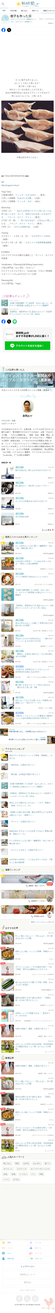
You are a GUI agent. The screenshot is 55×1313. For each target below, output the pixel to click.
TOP (9, 1243)
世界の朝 (10, 1259)
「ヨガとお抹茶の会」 (22, 227)
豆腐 (13, 1174)
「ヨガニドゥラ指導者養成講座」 (38, 242)
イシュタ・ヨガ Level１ (26, 195)
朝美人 (9, 1253)
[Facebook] (3, 31)
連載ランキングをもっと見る (41, 922)
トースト (23, 1174)
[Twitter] (9, 31)
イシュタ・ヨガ (24, 201)
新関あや (51, 23)
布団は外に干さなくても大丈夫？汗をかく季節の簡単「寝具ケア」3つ (30, 832)
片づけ (16, 1179)
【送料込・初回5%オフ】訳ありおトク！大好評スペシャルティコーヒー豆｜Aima (31, 794)
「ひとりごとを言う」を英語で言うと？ (26, 850)
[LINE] (15, 323)
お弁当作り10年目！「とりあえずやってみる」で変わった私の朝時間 (31, 860)
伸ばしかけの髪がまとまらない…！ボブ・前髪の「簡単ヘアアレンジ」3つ (29, 804)
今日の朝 (38, 1243)
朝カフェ (38, 1248)
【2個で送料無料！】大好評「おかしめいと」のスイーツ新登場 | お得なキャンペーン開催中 (31, 785)
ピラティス (21, 1169)
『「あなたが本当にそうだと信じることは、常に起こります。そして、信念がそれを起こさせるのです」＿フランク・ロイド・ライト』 (27, 214)
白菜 (5, 1174)
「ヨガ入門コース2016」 (40, 236)
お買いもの (39, 1259)
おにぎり (37, 1163)
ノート (6, 1179)
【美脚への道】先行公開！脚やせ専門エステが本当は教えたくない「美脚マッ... (28, 814)
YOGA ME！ (6, 421)
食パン (47, 1163)
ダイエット (8, 1169)
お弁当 (26, 1163)
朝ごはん (7, 1163)
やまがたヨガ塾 (24, 198)
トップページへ (28, 1266)
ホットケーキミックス (40, 1169)
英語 (17, 1163)
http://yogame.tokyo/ (10, 185)
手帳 (41, 1174)
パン (33, 1174)
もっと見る (46, 530)
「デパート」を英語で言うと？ (22, 822)
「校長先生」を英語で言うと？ (22, 765)
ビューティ (39, 1253)
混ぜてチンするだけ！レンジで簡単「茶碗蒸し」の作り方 (28, 757)
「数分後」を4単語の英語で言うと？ (24, 774)
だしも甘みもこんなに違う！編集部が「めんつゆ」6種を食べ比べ (31, 842)
